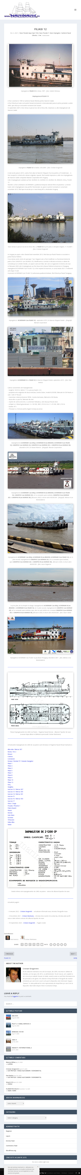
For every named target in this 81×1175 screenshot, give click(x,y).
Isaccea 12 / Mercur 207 (15, 789)
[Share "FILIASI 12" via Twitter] (26, 944)
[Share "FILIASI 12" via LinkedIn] (38, 944)
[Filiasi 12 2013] (40, 296)
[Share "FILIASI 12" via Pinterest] (34, 944)
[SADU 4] (8, 1041)
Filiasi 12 (10, 782)
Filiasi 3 (10, 768)
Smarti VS (9, 1082)
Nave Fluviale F (44, 33)
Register (9, 1131)
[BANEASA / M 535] (8, 1033)
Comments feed (11, 1146)
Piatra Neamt (12, 808)
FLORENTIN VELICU (12, 1089)
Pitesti (10, 810)
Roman (10, 813)
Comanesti (11, 759)
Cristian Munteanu (28, 916)
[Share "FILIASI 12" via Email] (42, 944)
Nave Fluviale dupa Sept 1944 (29, 33)
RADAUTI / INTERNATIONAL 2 (22, 1048)
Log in (8, 1136)
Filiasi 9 (10, 778)
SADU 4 (14, 1040)
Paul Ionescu (14, 939)
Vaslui (9, 824)
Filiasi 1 (10, 763)
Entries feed (10, 1141)
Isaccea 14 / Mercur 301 (15, 794)
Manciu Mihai (10, 1062)
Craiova (10, 756)
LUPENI (10, 1064)
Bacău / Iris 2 (12, 752)
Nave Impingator (55, 33)
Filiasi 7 (10, 773)
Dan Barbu (9, 1075)
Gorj (9, 785)
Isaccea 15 (11, 796)
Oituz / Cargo (12, 803)
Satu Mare (11, 815)
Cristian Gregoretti (26, 911)
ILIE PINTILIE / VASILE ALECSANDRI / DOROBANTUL (24, 1071)
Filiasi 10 (10, 780)
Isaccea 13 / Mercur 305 (15, 792)
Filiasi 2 (10, 766)
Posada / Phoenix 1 (14, 806)
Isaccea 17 (11, 801)
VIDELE (10, 1084)
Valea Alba (11, 822)
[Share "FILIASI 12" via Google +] (30, 944)
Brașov (10, 754)
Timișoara (11, 820)
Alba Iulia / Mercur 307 (15, 749)
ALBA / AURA (12, 1091)
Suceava (10, 817)
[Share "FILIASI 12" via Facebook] (22, 944)
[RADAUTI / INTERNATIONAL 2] (8, 1049)
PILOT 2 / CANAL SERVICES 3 (21, 1024)
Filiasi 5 (10, 770)
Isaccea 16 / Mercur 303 (15, 799)
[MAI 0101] (8, 1017)
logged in (15, 996)
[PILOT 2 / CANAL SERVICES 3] (8, 1025)
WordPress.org (11, 1150)
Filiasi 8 (10, 775)
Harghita (10, 787)
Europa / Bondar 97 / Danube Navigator (21, 761)
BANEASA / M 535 (18, 1032)
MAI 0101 (15, 1016)
